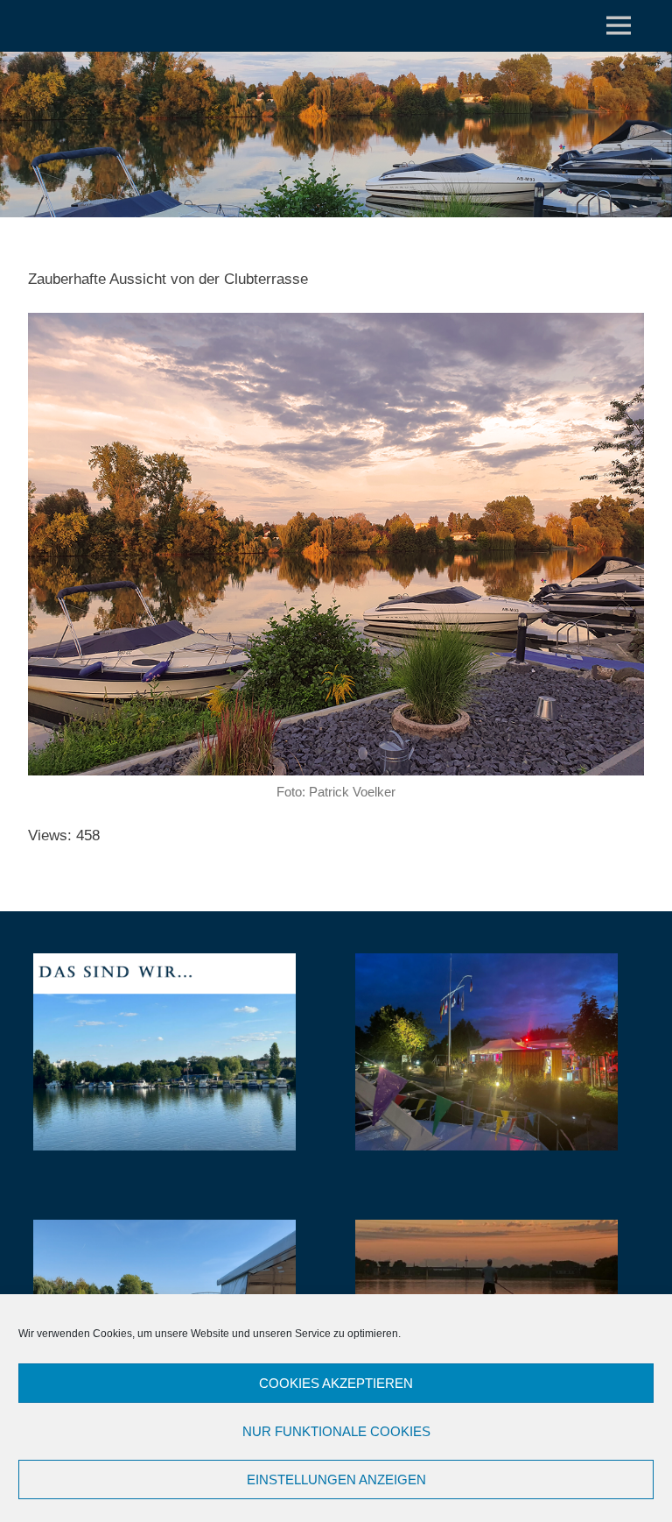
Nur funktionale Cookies (336, 1431)
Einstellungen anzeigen (336, 1479)
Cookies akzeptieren (336, 1383)
